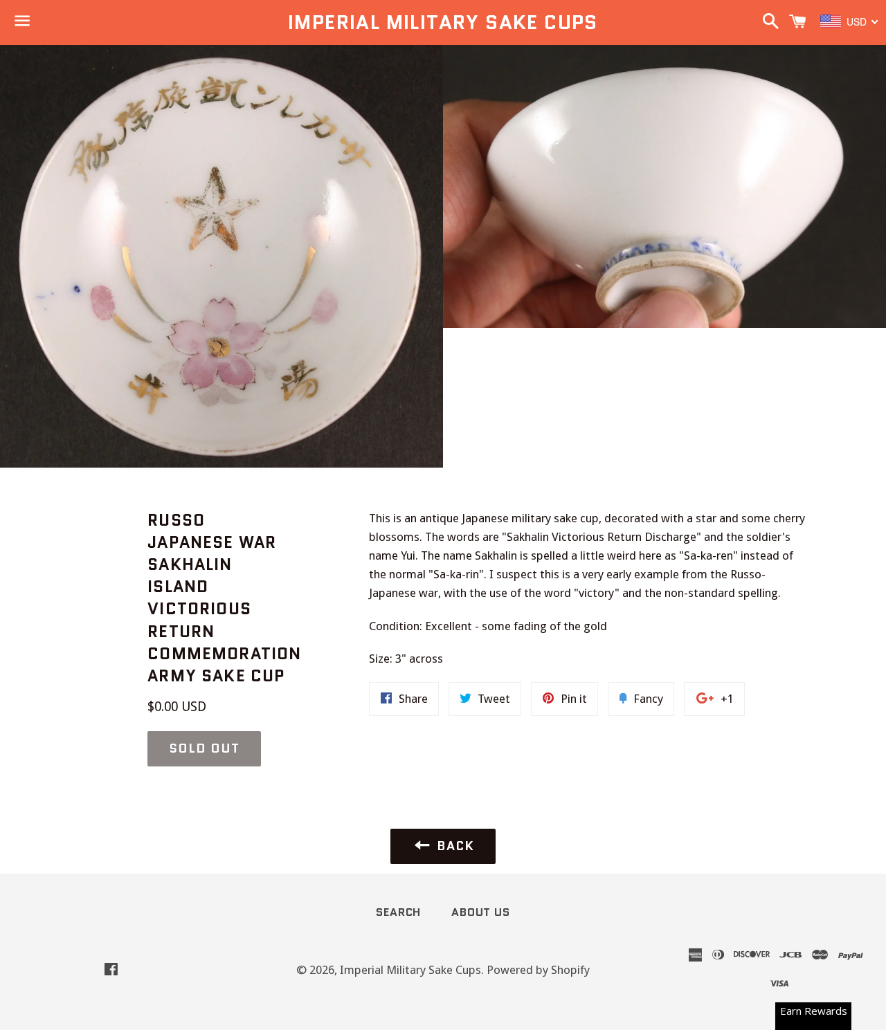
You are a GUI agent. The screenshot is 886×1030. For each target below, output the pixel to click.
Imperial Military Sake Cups (443, 22)
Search (398, 912)
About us (480, 912)
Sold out (204, 748)
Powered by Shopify (538, 970)
